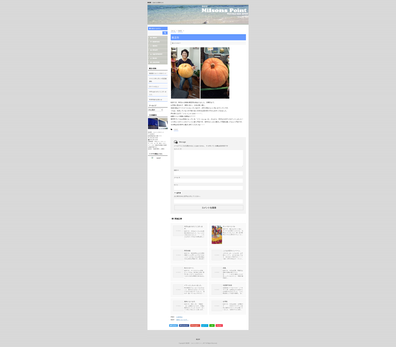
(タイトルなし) (154, 86)
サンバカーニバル (229, 226)
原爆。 (225, 268)
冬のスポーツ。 (189, 268)
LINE (212, 325)
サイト (176, 185)
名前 (176, 170)
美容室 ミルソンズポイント (155, 2)
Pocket (219, 325)
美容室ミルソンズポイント (157, 73)
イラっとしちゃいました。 (193, 285)
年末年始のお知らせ (155, 99)
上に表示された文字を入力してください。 (187, 196)
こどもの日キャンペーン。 (232, 251)
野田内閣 (187, 251)
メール (177, 177)
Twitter (174, 325)
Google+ (196, 325)
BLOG (176, 129)
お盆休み (179, 317)
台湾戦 (225, 301)
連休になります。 (190, 301)
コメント (178, 149)
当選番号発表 (227, 285)
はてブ (204, 325)
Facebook (184, 325)
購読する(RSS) (156, 28)
